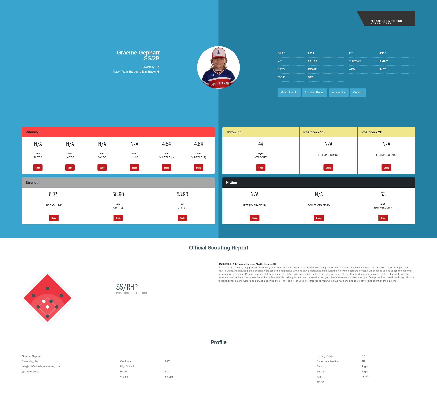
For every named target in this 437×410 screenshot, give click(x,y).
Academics (339, 92)
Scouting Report (314, 92)
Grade (328, 167)
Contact (358, 92)
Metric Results (289, 92)
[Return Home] (28, 15)
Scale (38, 167)
